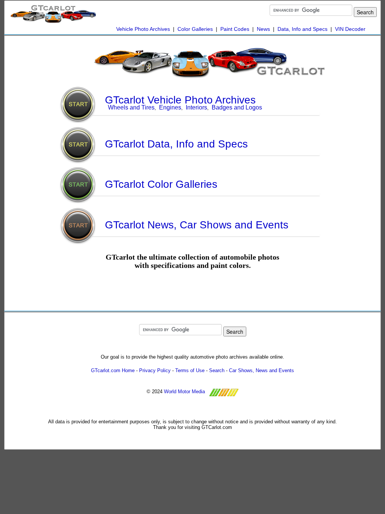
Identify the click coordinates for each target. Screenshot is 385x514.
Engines (170, 107)
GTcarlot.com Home (113, 370)
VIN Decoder (350, 29)
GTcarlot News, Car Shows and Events (196, 225)
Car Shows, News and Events (261, 370)
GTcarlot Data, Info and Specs (176, 144)
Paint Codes (234, 29)
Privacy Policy (155, 370)
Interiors (196, 107)
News (263, 29)
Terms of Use (190, 370)
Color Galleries (195, 29)
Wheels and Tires (131, 107)
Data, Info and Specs (302, 29)
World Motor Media (184, 391)
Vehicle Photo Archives (143, 29)
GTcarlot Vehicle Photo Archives (180, 100)
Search (216, 370)
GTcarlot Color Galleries (161, 184)
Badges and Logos (237, 107)
